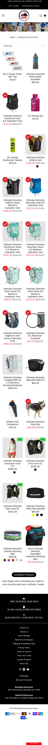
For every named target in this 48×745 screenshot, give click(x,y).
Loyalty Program (24, 659)
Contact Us (24, 628)
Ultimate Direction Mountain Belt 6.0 (35, 378)
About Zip (24, 663)
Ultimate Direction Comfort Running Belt (12, 551)
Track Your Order (24, 655)
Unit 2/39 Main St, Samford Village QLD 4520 (24, 698)
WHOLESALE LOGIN (30, 6)
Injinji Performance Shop (27, 708)
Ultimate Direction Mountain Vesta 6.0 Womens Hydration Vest (35, 248)
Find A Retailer (24, 636)
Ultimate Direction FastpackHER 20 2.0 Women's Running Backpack (12, 381)
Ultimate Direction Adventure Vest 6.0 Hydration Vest (12, 118)
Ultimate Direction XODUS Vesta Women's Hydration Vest (12, 204)
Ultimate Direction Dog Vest (35, 423)
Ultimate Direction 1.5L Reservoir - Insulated (35, 336)
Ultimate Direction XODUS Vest (35, 158)
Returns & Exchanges (24, 640)
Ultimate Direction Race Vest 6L (12, 507)
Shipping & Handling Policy (24, 644)
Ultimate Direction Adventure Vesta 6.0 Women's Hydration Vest (12, 248)
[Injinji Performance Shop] (24, 16)
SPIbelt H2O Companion (12, 423)
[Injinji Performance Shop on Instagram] (24, 670)
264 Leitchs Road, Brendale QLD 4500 (24, 690)
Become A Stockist (24, 680)
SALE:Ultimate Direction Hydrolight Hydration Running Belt (35, 553)
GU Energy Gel (35, 116)
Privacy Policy (24, 647)
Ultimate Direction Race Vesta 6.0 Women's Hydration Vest (12, 292)
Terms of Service (24, 651)
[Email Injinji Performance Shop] (28, 670)
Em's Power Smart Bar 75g (12, 75)
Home (12, 37)
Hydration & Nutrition (28, 37)
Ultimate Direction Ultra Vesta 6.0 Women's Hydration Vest (35, 292)
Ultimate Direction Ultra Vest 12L (35, 462)
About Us (24, 632)
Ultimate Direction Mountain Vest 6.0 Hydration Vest (35, 203)
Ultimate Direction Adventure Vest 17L (12, 463)
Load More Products (24, 574)
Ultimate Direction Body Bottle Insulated (35, 77)
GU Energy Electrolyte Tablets (12, 158)
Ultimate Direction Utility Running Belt (35, 507)
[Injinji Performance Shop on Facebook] (20, 670)
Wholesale (24, 676)
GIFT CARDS (14, 6)
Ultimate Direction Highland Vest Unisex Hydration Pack (12, 337)
